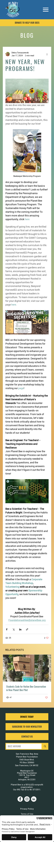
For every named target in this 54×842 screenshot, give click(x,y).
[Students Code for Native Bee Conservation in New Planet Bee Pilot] (27, 668)
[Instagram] (27, 799)
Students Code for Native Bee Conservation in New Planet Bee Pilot (26, 688)
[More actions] (47, 54)
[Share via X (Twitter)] (13, 629)
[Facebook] (20, 799)
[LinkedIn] (33, 799)
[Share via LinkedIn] (20, 629)
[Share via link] (27, 629)
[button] (27, 726)
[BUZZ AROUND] (45, 746)
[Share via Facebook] (6, 629)
